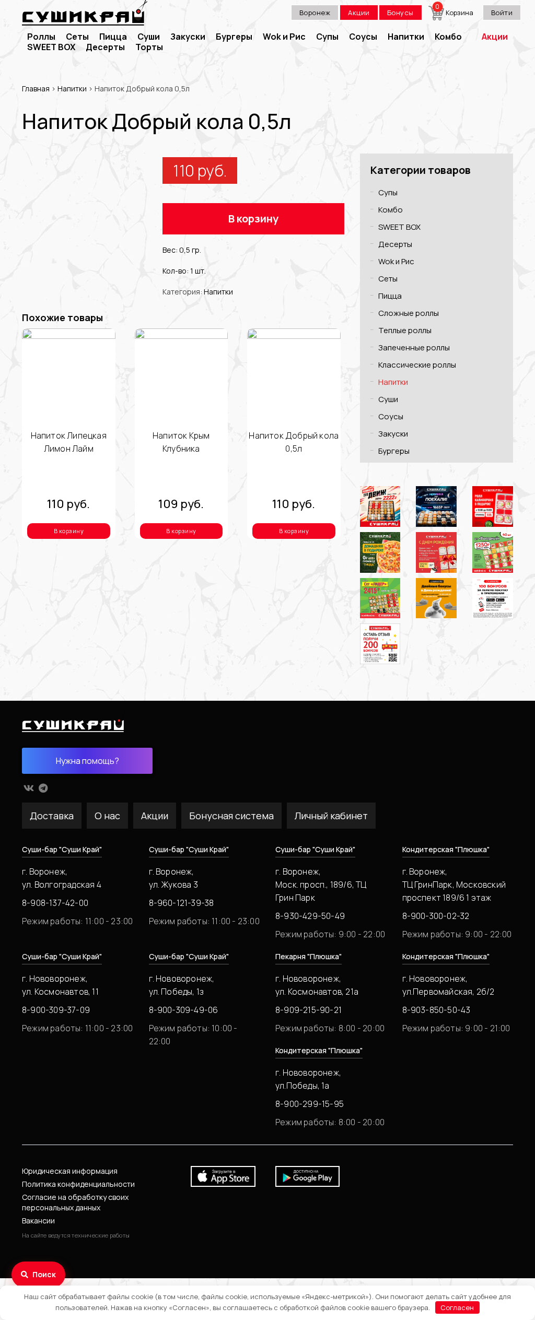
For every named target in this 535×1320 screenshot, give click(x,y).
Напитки (406, 36)
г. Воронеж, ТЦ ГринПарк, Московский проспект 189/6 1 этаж (454, 884)
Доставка (52, 815)
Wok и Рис (284, 36)
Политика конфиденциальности (78, 1184)
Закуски (187, 36)
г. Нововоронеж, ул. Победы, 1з (182, 985)
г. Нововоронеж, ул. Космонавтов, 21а (316, 985)
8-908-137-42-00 (55, 903)
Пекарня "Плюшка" (308, 956)
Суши (148, 36)
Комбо (448, 36)
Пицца (113, 36)
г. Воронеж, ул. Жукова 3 (173, 878)
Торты (149, 47)
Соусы (363, 36)
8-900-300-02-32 (436, 916)
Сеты (77, 36)
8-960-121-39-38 (181, 903)
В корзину (253, 218)
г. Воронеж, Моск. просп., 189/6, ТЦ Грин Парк (321, 884)
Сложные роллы (408, 313)
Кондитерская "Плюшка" (446, 849)
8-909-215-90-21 (308, 1010)
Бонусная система (231, 815)
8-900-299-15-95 (309, 1104)
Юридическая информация (70, 1171)
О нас (107, 815)
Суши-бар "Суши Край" (62, 849)
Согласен (457, 1307)
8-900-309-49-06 (183, 1010)
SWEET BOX (51, 47)
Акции (359, 12)
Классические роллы (417, 364)
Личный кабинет (331, 815)
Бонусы (400, 12)
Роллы (41, 36)
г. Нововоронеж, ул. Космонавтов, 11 (60, 985)
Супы (327, 36)
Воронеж (315, 12)
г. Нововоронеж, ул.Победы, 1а (308, 1079)
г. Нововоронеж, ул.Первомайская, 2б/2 (448, 985)
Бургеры (234, 36)
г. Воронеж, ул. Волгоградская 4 (61, 878)
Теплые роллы (405, 330)
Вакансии (38, 1220)
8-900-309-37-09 (56, 1010)
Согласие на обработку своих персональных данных (75, 1202)
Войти (502, 12)
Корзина (454, 12)
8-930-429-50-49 (310, 916)
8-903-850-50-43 (436, 1010)
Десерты (105, 47)
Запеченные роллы (414, 347)
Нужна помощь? (87, 761)
